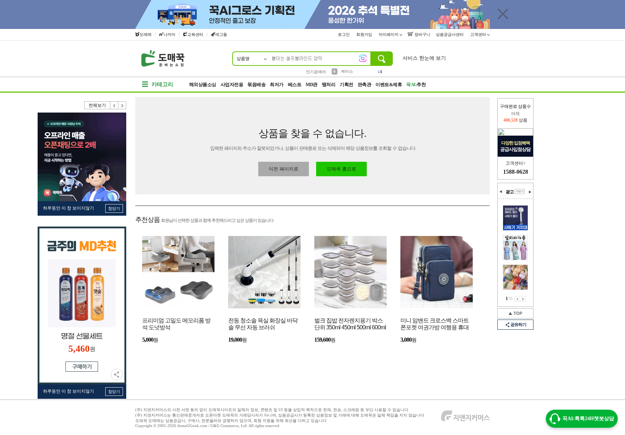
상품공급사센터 (450, 34)
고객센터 (478, 34)
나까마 (169, 34)
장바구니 (421, 34)
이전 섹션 (500, 192)
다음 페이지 (523, 299)
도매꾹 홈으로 (341, 169)
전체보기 (97, 105)
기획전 (346, 84)
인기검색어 (316, 71)
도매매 (146, 34)
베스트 (295, 84)
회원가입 (364, 34)
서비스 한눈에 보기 (424, 58)
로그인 (344, 34)
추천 (416, 84)
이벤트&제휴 (388, 84)
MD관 (312, 84)
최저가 (277, 84)
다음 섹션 (529, 192)
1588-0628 (515, 172)
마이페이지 (389, 34)
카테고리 (162, 84)
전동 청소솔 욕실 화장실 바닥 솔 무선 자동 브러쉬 (263, 323)
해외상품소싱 (202, 84)
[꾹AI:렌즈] (363, 58)
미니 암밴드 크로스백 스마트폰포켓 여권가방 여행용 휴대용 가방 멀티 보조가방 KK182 (434, 324)
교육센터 (195, 34)
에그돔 (221, 34)
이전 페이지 (517, 299)
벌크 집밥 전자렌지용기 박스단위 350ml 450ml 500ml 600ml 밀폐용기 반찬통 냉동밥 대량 (350, 324)
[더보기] (520, 191)
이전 (114, 105)
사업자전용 (232, 84)
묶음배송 (256, 84)
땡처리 (329, 84)
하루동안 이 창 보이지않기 (68, 208)
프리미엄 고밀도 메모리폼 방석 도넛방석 (176, 323)
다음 (122, 105)
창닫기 (114, 208)
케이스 (347, 71)
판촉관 (364, 84)
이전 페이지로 (283, 169)
